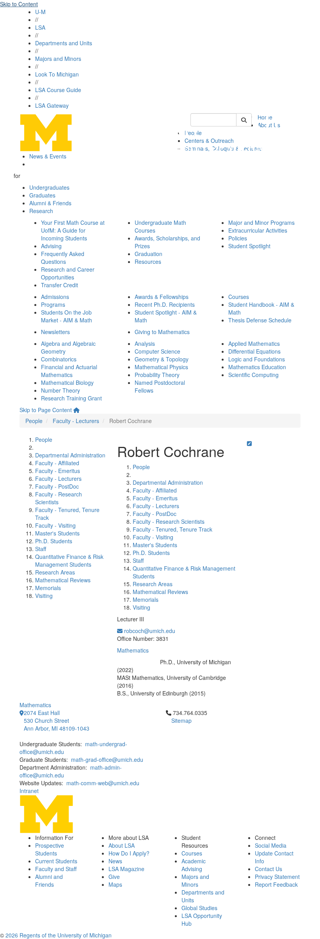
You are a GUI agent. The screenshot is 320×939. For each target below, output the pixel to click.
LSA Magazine (126, 869)
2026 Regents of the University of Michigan (58, 935)
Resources (148, 261)
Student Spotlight (249, 246)
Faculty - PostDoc (57, 486)
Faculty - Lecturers (76, 421)
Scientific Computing (253, 375)
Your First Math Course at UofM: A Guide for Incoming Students (73, 230)
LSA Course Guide (58, 90)
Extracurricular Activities (257, 230)
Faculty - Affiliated (57, 463)
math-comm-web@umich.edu (102, 783)
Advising (51, 246)
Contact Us (268, 869)
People (34, 421)
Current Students (56, 861)
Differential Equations (254, 351)
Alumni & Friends (50, 203)
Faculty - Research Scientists (168, 521)
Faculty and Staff (55, 869)
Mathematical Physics (161, 367)
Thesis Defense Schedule (260, 320)
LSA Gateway (52, 105)
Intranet (29, 791)
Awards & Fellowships (161, 297)
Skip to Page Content (46, 410)
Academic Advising (193, 865)
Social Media (270, 845)
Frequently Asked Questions (62, 257)
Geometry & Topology (161, 359)
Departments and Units (63, 43)
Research (41, 211)
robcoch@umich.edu (149, 631)
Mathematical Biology (67, 382)
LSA (40, 27)
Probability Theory (157, 375)
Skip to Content (19, 4)
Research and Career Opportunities (67, 273)
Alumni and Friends (49, 880)
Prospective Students (49, 849)
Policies (237, 238)
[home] (76, 410)
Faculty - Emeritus (57, 471)
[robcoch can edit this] (249, 443)
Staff (40, 549)
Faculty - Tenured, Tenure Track (172, 529)
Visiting (44, 595)
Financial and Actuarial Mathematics (69, 371)
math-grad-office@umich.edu (107, 759)
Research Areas (55, 572)
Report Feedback (276, 884)
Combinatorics (58, 359)
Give (114, 876)
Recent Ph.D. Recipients (165, 304)
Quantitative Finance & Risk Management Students (69, 560)
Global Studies (199, 908)
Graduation (148, 254)
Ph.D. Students (53, 541)
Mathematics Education (257, 367)
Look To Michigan (57, 74)
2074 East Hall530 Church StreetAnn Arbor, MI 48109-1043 (56, 720)
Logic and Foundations (256, 359)
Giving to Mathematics (162, 332)
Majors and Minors (58, 58)
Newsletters (55, 332)
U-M (40, 12)
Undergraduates (49, 187)
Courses (238, 297)
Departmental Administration (70, 455)
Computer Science (157, 351)
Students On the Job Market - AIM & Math (66, 316)
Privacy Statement (277, 876)
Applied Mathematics (254, 343)
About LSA (121, 845)
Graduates (42, 195)
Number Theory (60, 390)
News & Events (47, 156)
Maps (115, 884)
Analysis (145, 343)
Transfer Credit (59, 285)
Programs (53, 304)
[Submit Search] (244, 119)
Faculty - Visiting (55, 525)
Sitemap (181, 720)
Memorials (48, 588)
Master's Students (57, 533)
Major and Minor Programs (261, 222)
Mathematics (133, 650)
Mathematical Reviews (63, 580)
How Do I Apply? (128, 853)
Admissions (55, 297)
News (115, 861)
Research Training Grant (71, 398)
